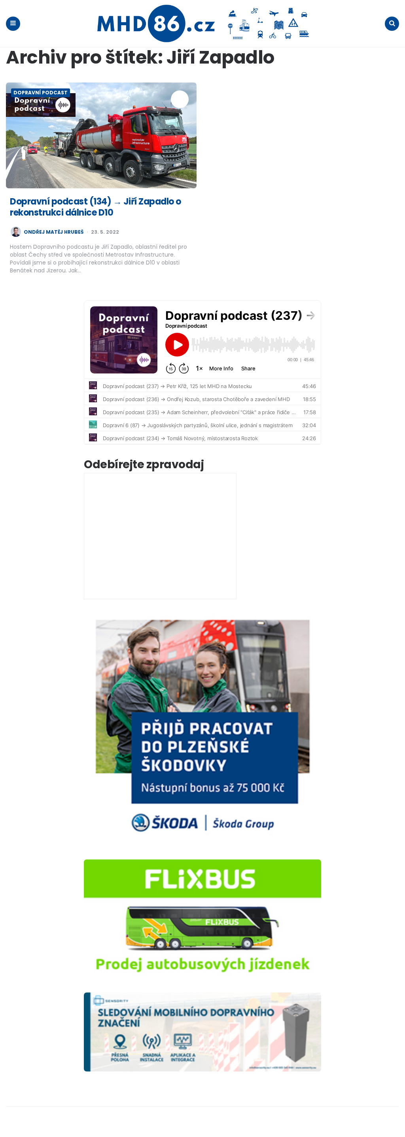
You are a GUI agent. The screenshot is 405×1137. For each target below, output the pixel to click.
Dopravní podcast (40, 92)
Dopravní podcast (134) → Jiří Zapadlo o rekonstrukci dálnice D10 (95, 207)
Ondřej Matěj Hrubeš (53, 232)
